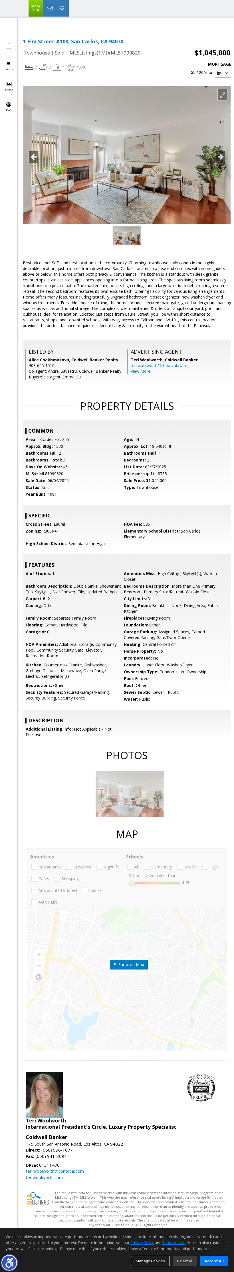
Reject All (185, 1260)
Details (8, 69)
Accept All (214, 1260)
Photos (8, 89)
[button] (9, 1263)
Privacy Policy (142, 1242)
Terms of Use (173, 1242)
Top (8, 49)
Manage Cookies (150, 1260)
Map (8, 109)
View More (140, 371)
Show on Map (130, 964)
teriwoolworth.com (44, 1177)
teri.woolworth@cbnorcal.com (158, 365)
